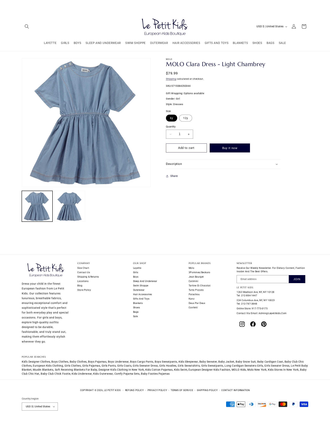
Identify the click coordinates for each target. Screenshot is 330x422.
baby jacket (226, 361)
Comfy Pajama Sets (127, 373)
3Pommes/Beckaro (199, 272)
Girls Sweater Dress (276, 365)
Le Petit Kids (112, 390)
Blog (79, 285)
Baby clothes (78, 361)
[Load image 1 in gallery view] (37, 206)
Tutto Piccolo (196, 289)
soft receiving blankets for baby (76, 369)
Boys (135, 276)
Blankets (138, 303)
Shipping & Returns (88, 276)
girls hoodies (167, 365)
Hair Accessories (142, 294)
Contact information (235, 390)
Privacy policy (157, 390)
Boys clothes (59, 361)
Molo (191, 267)
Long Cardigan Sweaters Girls (244, 365)
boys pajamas (97, 361)
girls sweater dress (145, 365)
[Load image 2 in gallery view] (69, 206)
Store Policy (84, 289)
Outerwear (139, 289)
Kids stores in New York (283, 369)
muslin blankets (43, 369)
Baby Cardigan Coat (270, 361)
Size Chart (83, 267)
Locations (82, 281)
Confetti (193, 307)
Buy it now (229, 148)
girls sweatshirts (189, 365)
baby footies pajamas (155, 373)
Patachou (194, 294)
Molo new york (257, 369)
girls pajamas (91, 365)
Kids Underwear (82, 373)
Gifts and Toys (141, 298)
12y (185, 118)
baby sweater (208, 361)
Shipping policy (207, 390)
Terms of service (182, 390)
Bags (136, 311)
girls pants (109, 365)
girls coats (124, 365)
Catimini (193, 281)
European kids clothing (48, 365)
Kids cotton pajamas (158, 369)
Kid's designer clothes (36, 361)
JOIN (297, 278)
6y (171, 118)
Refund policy (134, 390)
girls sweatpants (212, 365)
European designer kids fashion (209, 369)
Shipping (171, 79)
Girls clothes (73, 365)
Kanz (191, 298)
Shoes (136, 307)
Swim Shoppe (141, 285)
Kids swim (180, 369)
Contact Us (83, 272)
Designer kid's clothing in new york (121, 369)
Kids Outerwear (103, 373)
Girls (135, 272)
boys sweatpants (166, 361)
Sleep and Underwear (145, 281)
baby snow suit (246, 361)
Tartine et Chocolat (199, 285)
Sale (135, 316)
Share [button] (174, 175)
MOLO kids (239, 369)
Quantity (171, 126)
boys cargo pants (141, 361)
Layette (137, 267)
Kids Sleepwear (188, 361)
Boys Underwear (118, 361)
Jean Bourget (196, 276)
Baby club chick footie (55, 373)
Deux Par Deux (197, 303)
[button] (27, 26)
